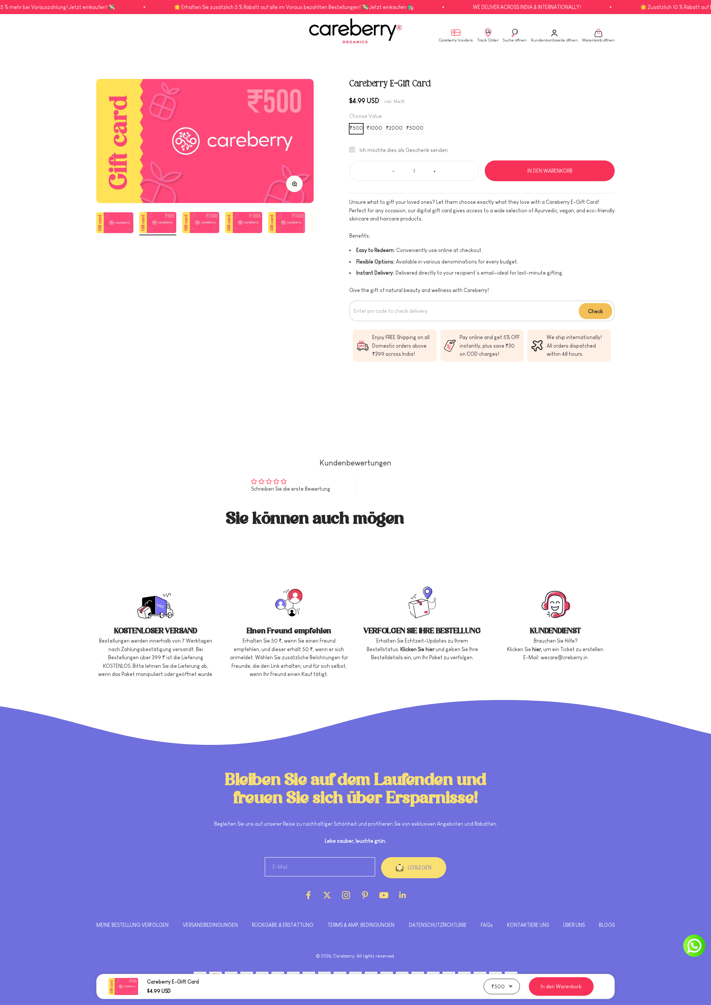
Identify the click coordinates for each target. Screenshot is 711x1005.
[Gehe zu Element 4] (243, 223)
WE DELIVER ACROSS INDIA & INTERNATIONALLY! (495, 7)
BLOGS (607, 925)
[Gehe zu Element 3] (200, 223)
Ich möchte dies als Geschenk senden (404, 150)
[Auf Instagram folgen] (346, 895)
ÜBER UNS (574, 925)
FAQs (487, 925)
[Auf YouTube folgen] (384, 895)
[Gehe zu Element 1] (114, 223)
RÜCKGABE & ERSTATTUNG (282, 925)
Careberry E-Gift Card (173, 982)
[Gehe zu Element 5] (286, 223)
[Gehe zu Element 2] (157, 223)
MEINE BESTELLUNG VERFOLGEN (132, 925)
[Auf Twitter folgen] (327, 895)
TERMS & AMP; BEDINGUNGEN (360, 925)
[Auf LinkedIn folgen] (403, 895)
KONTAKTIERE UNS (528, 925)
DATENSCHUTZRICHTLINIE (438, 925)
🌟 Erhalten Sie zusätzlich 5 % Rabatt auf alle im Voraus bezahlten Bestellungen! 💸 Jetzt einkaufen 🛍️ (261, 7)
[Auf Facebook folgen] (308, 895)
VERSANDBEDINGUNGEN (210, 925)
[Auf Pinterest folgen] (365, 895)
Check (595, 311)
